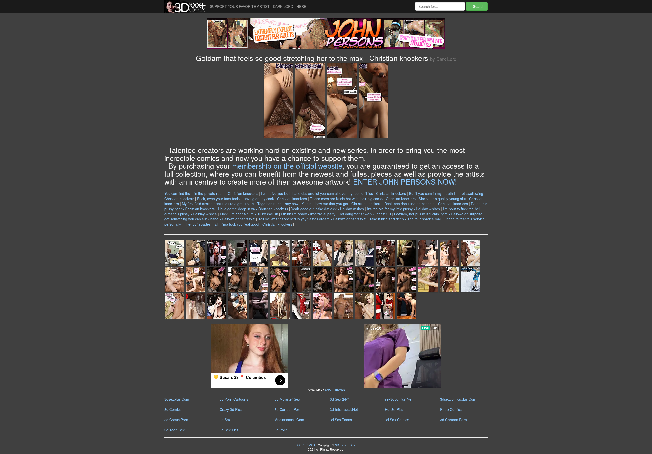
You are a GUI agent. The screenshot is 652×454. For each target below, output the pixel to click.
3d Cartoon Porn (288, 409)
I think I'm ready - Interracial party (308, 213)
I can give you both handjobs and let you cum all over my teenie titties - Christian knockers (333, 193)
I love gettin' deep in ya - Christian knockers (253, 208)
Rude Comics (451, 409)
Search (478, 6)
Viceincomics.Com (289, 419)
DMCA (311, 445)
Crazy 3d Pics (231, 409)
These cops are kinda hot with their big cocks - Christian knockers (363, 198)
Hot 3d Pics (394, 409)
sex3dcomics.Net (398, 399)
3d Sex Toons (341, 419)
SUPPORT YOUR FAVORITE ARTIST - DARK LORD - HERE (258, 6)
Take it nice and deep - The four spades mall (405, 219)
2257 (300, 445)
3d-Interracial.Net (344, 409)
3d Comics (172, 409)
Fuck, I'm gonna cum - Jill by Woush (249, 213)
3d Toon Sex (174, 429)
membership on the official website (287, 166)
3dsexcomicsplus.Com (458, 399)
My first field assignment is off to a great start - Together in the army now (240, 203)
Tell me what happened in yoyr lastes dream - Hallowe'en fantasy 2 (312, 219)
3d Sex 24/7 (339, 399)
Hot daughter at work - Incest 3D (364, 213)
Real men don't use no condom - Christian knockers (426, 203)
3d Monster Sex (287, 399)
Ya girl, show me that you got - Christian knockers (341, 203)
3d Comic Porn (176, 419)
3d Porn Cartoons (234, 399)
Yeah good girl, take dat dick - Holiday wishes (327, 208)
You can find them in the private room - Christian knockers (211, 193)
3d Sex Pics (229, 429)
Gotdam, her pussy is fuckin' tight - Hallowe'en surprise (438, 213)
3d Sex (225, 419)
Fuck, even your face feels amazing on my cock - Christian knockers (252, 198)
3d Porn (281, 429)
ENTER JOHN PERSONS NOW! (405, 181)
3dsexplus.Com (176, 399)
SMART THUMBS (335, 389)
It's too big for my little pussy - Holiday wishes (403, 208)
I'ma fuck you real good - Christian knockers (256, 224)
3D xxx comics (344, 445)
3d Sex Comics (397, 419)
